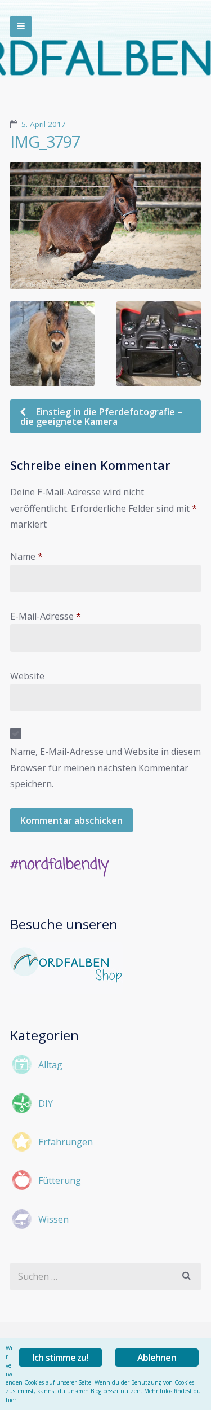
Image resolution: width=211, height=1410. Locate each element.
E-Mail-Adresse (45, 616)
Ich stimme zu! (60, 1357)
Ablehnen (156, 1357)
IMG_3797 (45, 141)
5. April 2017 (43, 124)
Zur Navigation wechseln (21, 26)
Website (27, 676)
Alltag (50, 1064)
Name (26, 556)
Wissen (53, 1219)
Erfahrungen (65, 1142)
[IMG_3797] (105, 225)
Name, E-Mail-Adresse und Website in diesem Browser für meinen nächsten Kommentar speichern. (105, 767)
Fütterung (59, 1180)
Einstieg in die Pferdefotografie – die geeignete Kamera (101, 417)
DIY (45, 1103)
